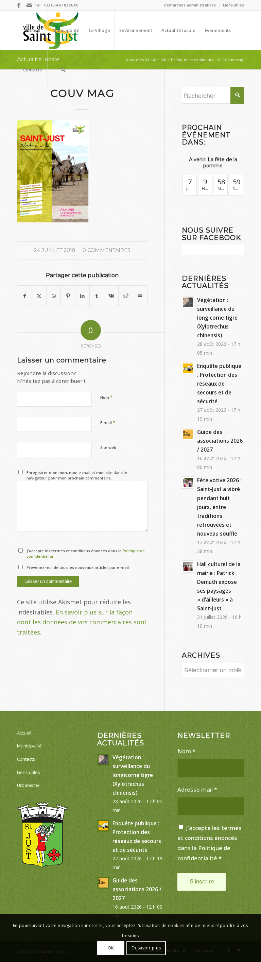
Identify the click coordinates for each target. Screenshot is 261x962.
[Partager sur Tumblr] (97, 296)
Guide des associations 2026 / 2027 (220, 440)
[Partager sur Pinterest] (68, 296)
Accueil (24, 733)
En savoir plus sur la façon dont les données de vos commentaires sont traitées (82, 622)
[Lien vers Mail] (29, 5)
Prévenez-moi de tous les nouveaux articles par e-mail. (78, 567)
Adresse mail (197, 789)
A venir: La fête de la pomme (213, 162)
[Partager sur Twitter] (39, 296)
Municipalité (29, 746)
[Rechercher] (63, 69)
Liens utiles (233, 4)
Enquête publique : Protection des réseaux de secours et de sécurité (219, 383)
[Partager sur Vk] (111, 296)
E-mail (107, 422)
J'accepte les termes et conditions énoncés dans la (86, 553)
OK (111, 948)
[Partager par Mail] (140, 296)
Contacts (26, 759)
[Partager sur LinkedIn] (82, 296)
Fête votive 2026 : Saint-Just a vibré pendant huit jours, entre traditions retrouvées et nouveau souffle (219, 507)
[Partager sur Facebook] (24, 296)
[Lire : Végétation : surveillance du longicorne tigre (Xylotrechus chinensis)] (188, 302)
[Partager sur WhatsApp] (53, 296)
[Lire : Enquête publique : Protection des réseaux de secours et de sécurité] (188, 368)
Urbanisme (28, 785)
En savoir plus (146, 948)
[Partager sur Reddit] (126, 296)
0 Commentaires (106, 250)
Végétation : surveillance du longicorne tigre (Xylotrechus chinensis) (217, 318)
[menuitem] (190, 5)
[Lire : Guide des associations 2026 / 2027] (188, 434)
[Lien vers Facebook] (19, 5)
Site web (108, 447)
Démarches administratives (190, 4)
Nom (106, 397)
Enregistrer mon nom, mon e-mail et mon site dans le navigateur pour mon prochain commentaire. (77, 475)
